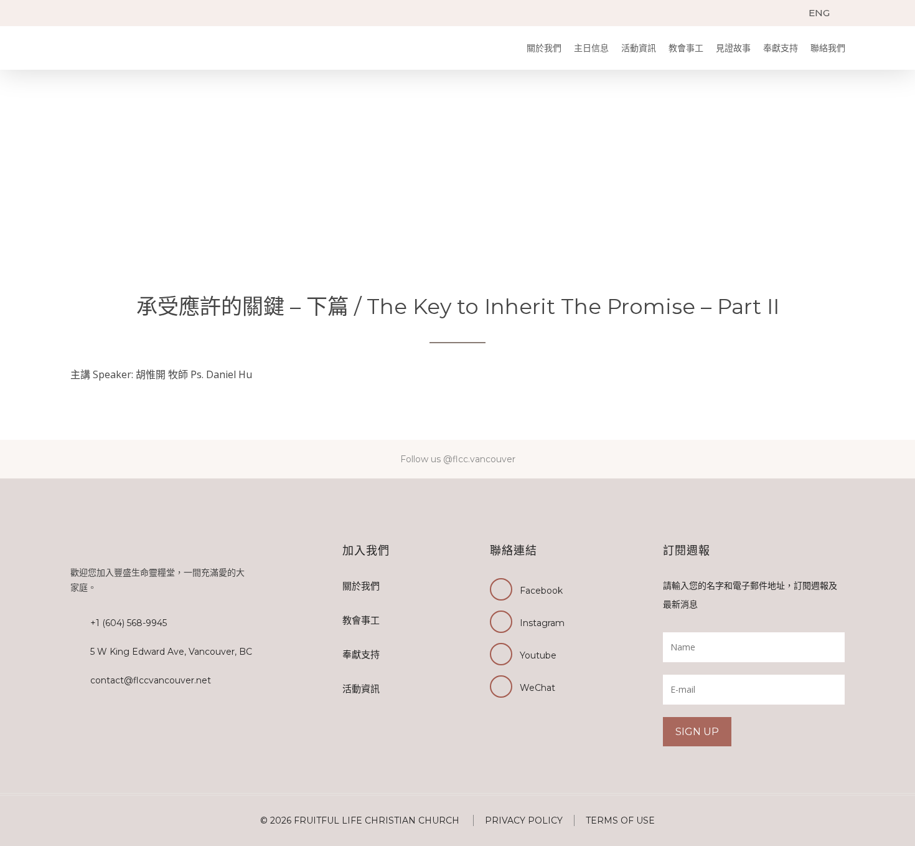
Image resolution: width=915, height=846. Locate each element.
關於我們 (544, 48)
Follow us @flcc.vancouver (457, 459)
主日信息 (591, 48)
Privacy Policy (524, 820)
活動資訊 (638, 48)
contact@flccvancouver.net (150, 680)
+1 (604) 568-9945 (128, 623)
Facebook (541, 590)
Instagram (542, 623)
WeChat (537, 687)
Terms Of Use (620, 820)
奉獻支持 (780, 48)
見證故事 (733, 48)
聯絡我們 (827, 48)
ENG (819, 13)
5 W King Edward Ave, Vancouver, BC (171, 651)
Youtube (538, 655)
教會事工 (686, 48)
